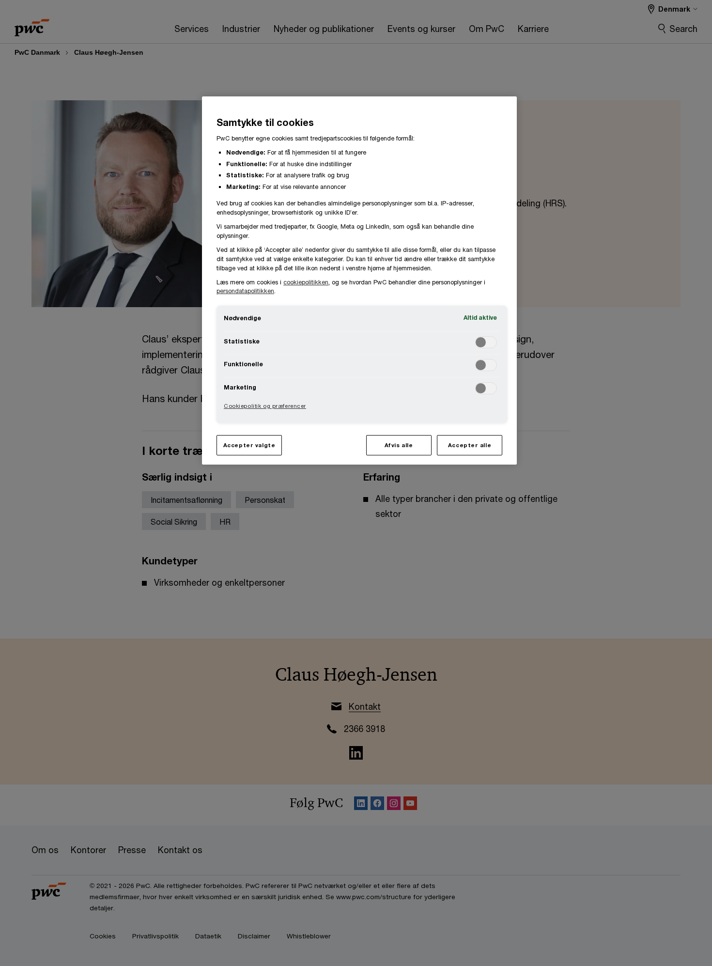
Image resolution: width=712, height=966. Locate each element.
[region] (359, 280)
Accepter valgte (249, 445)
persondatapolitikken (245, 291)
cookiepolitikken (305, 282)
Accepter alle (469, 445)
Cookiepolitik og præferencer (265, 406)
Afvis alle (399, 445)
